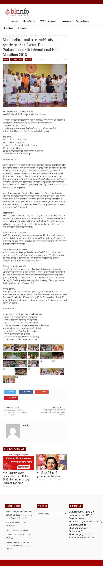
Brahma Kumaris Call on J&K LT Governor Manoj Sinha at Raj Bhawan (18, 545)
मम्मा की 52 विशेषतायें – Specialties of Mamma (48, 474)
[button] (97, 21)
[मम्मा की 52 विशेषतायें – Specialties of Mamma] (51, 462)
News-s (28, 59)
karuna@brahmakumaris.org (88, 521)
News (12, 35)
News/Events (28, 22)
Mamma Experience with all (17, 530)
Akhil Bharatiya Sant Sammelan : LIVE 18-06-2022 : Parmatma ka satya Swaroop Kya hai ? (16, 477)
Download (8, 29)
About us (13, 22)
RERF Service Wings (47, 22)
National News (21, 35)
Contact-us (22, 28)
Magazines (65, 22)
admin (26, 425)
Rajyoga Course (82, 22)
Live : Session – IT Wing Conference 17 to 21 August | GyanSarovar (16, 412)
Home (5, 35)
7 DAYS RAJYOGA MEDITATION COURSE (18, 536)
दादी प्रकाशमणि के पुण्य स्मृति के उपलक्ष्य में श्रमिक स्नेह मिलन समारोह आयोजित (53, 412)
